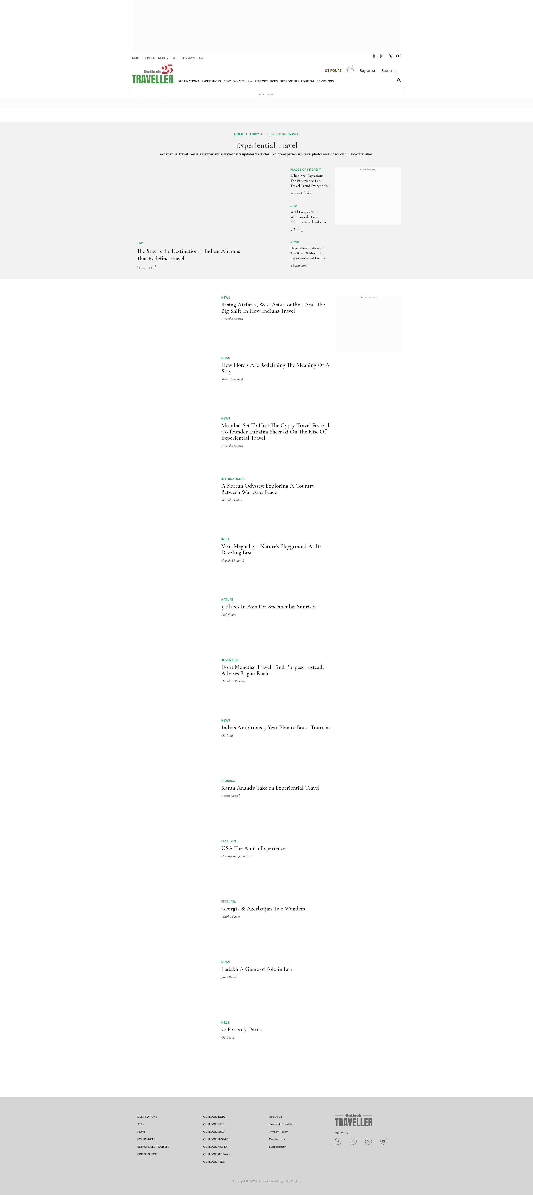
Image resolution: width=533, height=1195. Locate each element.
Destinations (188, 81)
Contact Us (277, 957)
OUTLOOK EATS (213, 942)
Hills (225, 841)
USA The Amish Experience (253, 730)
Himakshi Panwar (233, 595)
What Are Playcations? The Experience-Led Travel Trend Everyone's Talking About (298, 180)
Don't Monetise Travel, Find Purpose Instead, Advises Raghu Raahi (272, 584)
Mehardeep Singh (232, 351)
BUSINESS (148, 58)
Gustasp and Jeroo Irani (236, 738)
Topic (254, 134)
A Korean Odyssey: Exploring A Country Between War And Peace (267, 461)
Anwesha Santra (232, 317)
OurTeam (227, 855)
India (225, 486)
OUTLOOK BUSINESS (216, 957)
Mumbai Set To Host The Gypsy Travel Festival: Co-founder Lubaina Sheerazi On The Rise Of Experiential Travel (275, 404)
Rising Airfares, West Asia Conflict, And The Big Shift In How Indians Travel (273, 306)
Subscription (277, 965)
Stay (227, 81)
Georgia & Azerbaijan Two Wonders (263, 759)
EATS (175, 58)
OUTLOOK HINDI (214, 980)
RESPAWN (188, 58)
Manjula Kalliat (231, 472)
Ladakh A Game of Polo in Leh (256, 787)
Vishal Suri (284, 265)
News (280, 242)
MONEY (163, 58)
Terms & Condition (282, 942)
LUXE (201, 58)
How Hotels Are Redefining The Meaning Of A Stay (275, 340)
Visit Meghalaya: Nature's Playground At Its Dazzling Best (271, 496)
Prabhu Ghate (230, 767)
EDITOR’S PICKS (147, 972)
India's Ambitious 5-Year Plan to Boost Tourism (275, 642)
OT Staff (282, 229)
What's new (243, 81)
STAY (140, 942)
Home (239, 134)
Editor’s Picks (266, 81)
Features (228, 723)
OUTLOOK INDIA (214, 935)
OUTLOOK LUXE (213, 950)
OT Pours (333, 70)
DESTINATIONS (147, 935)
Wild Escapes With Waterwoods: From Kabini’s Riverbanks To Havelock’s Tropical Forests (300, 217)
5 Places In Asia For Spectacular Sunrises (268, 553)
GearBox (228, 663)
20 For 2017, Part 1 (241, 847)
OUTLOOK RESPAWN (216, 972)
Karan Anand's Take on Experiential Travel (270, 670)
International (233, 451)
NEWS (141, 950)
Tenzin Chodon (287, 193)
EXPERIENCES (146, 957)
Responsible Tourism (297, 81)
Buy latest (367, 70)
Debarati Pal (146, 212)
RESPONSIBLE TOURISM (153, 965)
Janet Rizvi (228, 795)
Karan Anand (230, 678)
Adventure (230, 574)
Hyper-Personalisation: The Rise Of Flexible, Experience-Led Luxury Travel (302, 253)
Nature (227, 546)
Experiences (211, 81)
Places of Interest (291, 169)
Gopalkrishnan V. (232, 507)
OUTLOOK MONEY (215, 965)
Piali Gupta (228, 561)
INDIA (135, 58)
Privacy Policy (278, 950)
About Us (275, 935)
